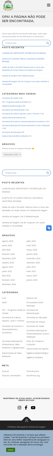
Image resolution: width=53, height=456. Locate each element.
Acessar (5, 371)
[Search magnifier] (48, 43)
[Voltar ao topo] (26, 420)
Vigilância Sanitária (34, 357)
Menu (48, 5)
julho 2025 (31, 267)
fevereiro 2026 (8, 254)
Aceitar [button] (10, 450)
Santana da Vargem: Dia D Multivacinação (18, 76)
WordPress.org (33, 375)
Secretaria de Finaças (35, 321)
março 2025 (31, 275)
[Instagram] (19, 407)
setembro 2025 (33, 262)
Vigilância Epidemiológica (12, 106)
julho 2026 (31, 241)
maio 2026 (31, 245)
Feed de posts (32, 371)
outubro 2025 (8, 262)
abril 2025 (6, 275)
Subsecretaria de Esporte (12, 117)
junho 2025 (7, 271)
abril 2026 (6, 249)
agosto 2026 (7, 241)
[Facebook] (26, 407)
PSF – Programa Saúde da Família (15, 102)
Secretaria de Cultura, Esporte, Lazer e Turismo (20, 114)
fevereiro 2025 (8, 280)
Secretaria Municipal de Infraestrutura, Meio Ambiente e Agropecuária (13, 344)
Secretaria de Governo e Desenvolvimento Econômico (23, 121)
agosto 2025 (7, 267)
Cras (4, 298)
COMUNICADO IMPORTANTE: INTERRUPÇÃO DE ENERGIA (24, 53)
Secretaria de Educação (11, 132)
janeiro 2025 (32, 280)
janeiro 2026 (32, 254)
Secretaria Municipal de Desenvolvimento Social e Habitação (26, 125)
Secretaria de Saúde (10, 98)
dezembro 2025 (9, 258)
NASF (4, 302)
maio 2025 (31, 271)
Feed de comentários (11, 375)
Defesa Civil (31, 298)
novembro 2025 (33, 258)
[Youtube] (33, 407)
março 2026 (31, 249)
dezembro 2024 (9, 284)
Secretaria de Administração (13, 110)
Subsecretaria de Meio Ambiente (15, 136)
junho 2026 (7, 245)
